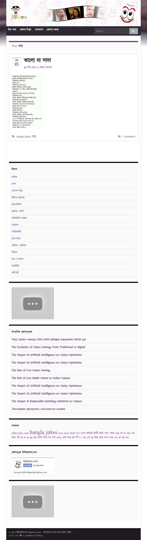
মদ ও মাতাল (17, 259)
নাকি (84, 437)
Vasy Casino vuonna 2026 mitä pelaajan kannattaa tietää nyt (49, 339)
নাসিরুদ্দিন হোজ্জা (19, 218)
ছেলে (35, 437)
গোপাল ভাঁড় (17, 191)
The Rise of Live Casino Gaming (31, 370)
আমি (96, 433)
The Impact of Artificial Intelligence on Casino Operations (47, 355)
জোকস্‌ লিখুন (25, 29)
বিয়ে (96, 437)
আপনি (83, 433)
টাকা (45, 437)
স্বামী (123, 437)
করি (133, 433)
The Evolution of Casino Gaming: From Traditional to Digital (48, 347)
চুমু (31, 437)
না (77, 437)
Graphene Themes (33, 535)
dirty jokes (63, 433)
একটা (111, 433)
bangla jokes (23, 136)
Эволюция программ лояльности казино (38, 409)
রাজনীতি (15, 266)
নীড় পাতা (12, 29)
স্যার (127, 437)
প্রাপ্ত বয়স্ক (16, 238)
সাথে (116, 437)
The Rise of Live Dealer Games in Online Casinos (41, 378)
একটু (117, 433)
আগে (78, 433)
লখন (106, 437)
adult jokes (17, 433)
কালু (34, 136)
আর (101, 433)
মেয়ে (101, 437)
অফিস (14, 177)
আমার (89, 433)
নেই (88, 437)
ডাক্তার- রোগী (18, 211)
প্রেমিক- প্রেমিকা (19, 245)
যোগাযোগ (39, 29)
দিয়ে (69, 437)
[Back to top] (138, 531)
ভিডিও (14, 252)
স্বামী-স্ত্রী (15, 273)
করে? (14, 437)
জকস (40, 437)
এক (106, 433)
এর (121, 433)
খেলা (14, 184)
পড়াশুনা (15, 225)
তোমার (59, 437)
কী (22, 437)
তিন (49, 437)
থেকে (64, 437)
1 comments (128, 136)
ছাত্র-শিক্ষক (17, 204)
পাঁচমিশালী (16, 232)
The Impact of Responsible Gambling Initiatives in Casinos (47, 401)
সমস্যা (111, 437)
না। (80, 437)
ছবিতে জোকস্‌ (46, 67)
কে (25, 437)
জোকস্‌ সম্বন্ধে (52, 29)
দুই (73, 437)
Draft (72, 433)
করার (129, 433)
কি (18, 437)
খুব (28, 437)
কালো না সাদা (37, 60)
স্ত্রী (120, 437)
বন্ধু (92, 437)
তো (54, 437)
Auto (26, 433)
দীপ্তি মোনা (31, 67)
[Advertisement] (73, 150)
